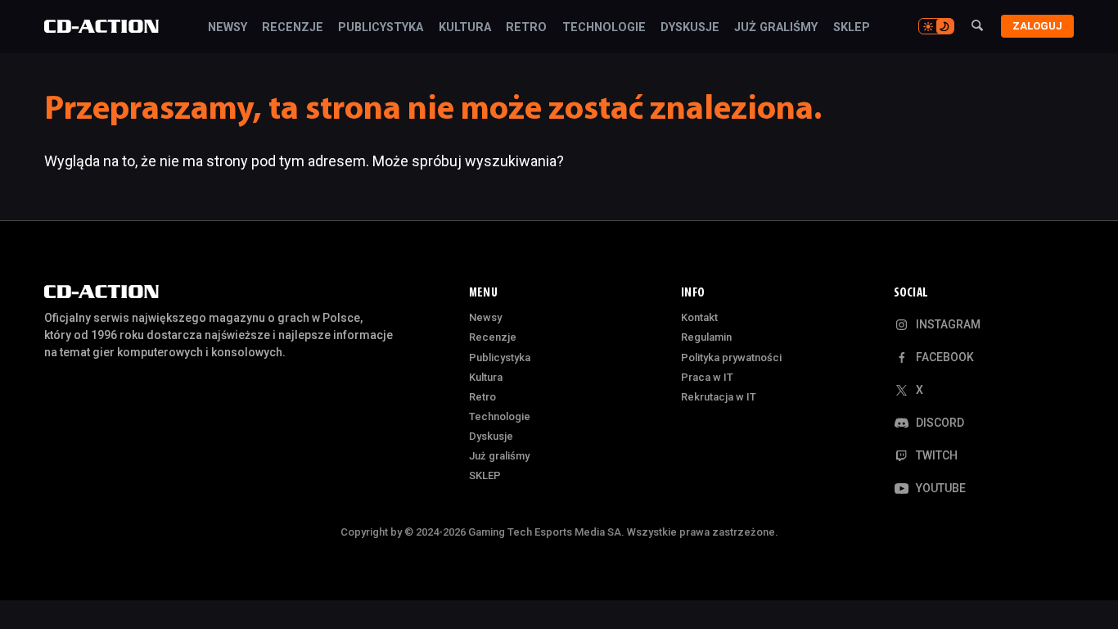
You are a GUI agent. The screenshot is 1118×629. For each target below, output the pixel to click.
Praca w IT (707, 377)
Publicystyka (380, 27)
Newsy (227, 27)
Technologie (604, 27)
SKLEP (851, 27)
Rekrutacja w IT (718, 397)
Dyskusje (689, 27)
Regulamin (706, 337)
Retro (526, 27)
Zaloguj (1037, 26)
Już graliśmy (776, 27)
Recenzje (292, 27)
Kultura (465, 27)
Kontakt (699, 317)
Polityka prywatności (731, 357)
